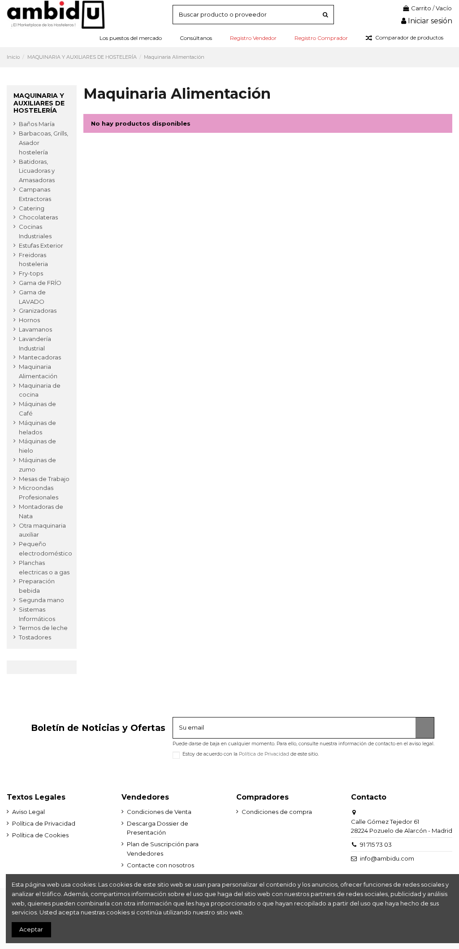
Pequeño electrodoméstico (45, 548)
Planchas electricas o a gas (44, 567)
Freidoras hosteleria (33, 259)
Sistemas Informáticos (37, 614)
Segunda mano (41, 600)
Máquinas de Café (37, 408)
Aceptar (31, 929)
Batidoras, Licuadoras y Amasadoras (37, 171)
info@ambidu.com (387, 858)
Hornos (29, 320)
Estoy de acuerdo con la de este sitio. (250, 754)
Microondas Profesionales (38, 492)
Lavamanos (35, 329)
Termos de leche (43, 627)
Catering (31, 208)
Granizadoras (37, 310)
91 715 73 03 (376, 844)
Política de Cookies (40, 835)
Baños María (37, 123)
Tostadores (35, 637)
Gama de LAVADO (32, 297)
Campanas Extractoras (35, 194)
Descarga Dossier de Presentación (157, 828)
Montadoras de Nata (41, 511)
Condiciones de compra (277, 811)
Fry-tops (31, 273)
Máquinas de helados (37, 427)
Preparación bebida (37, 585)
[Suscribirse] (425, 727)
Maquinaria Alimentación (38, 371)
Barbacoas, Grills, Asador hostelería (43, 143)
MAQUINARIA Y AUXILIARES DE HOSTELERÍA (39, 103)
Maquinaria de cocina (40, 390)
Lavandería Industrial (35, 343)
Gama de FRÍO (40, 282)
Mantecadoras (40, 357)
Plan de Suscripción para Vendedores (163, 848)
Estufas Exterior (41, 245)
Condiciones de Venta (159, 811)
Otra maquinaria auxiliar (42, 530)
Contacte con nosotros (160, 865)
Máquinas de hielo (37, 445)
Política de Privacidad (264, 754)
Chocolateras (38, 217)
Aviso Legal (28, 811)
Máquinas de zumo (37, 464)
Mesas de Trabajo (44, 478)
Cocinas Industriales (35, 231)
